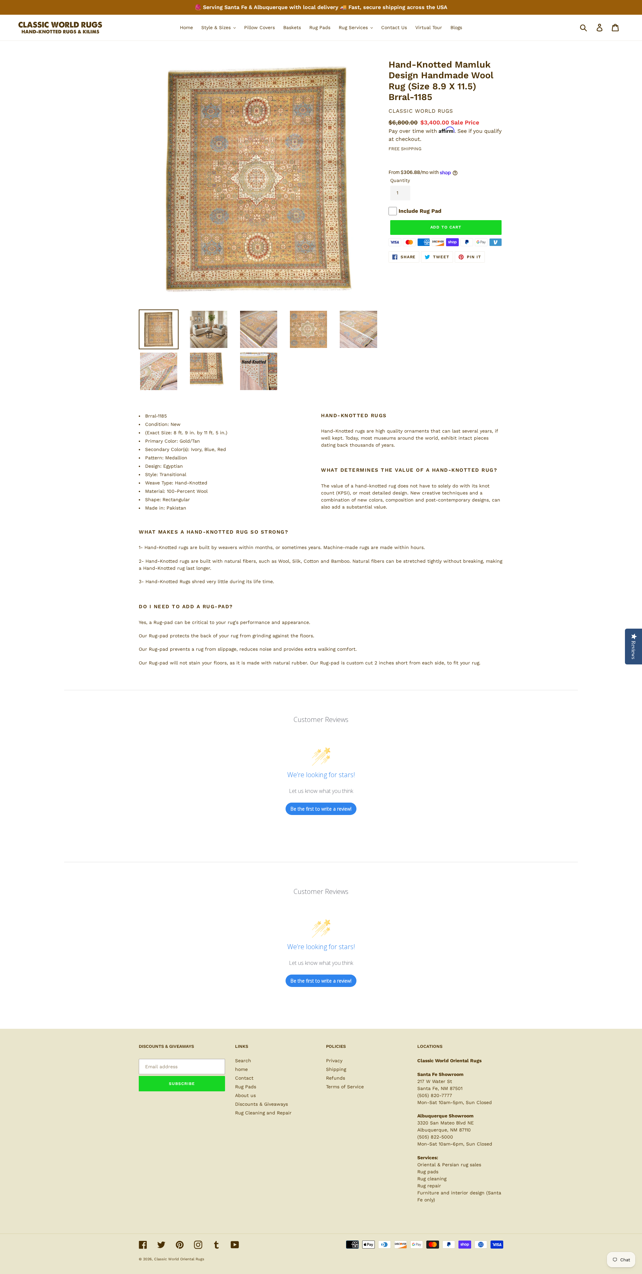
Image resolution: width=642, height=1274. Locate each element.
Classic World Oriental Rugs (179, 1259)
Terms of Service (345, 1086)
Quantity (400, 180)
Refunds (335, 1078)
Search (243, 1060)
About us (245, 1095)
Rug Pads (245, 1086)
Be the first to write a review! (321, 809)
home (241, 1069)
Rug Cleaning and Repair (263, 1112)
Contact (244, 1078)
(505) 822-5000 (435, 1137)
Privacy (334, 1060)
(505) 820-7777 (434, 1095)
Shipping (336, 1069)
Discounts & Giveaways (261, 1104)
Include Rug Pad (420, 211)
